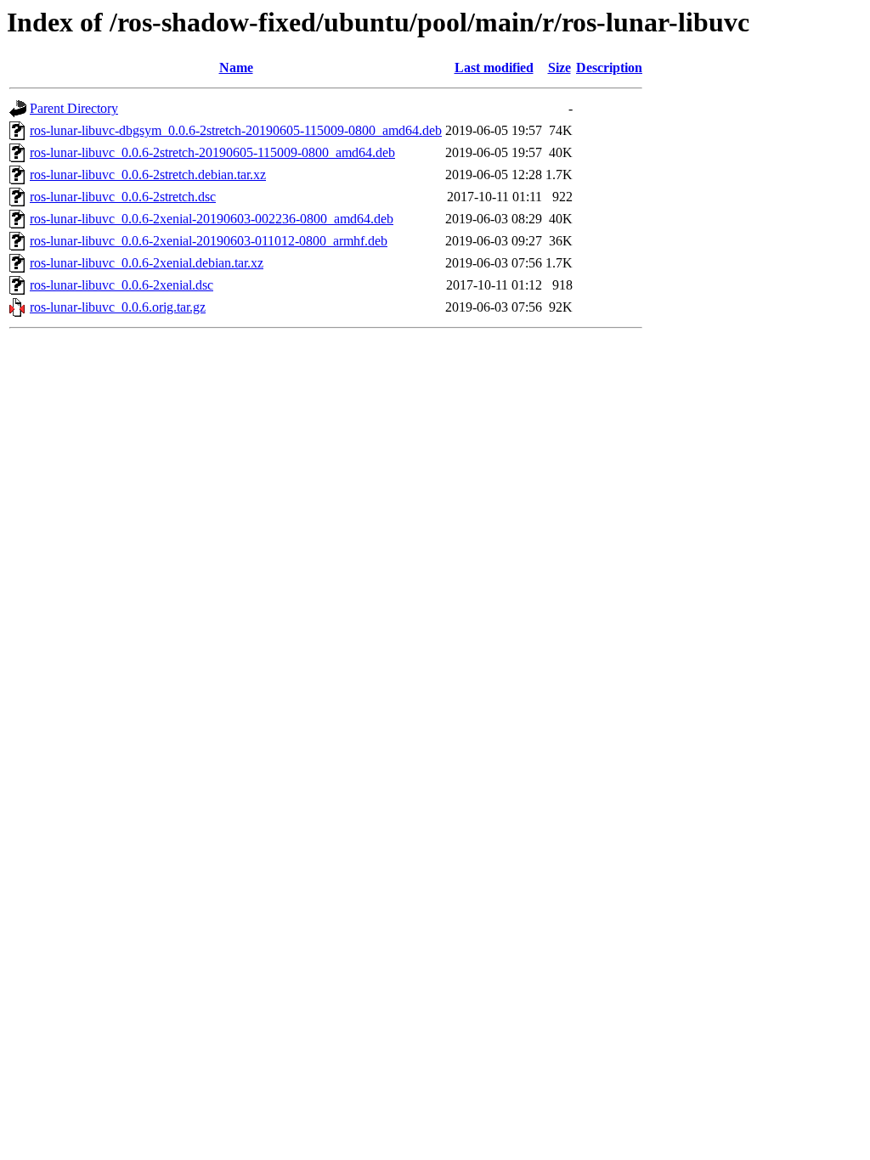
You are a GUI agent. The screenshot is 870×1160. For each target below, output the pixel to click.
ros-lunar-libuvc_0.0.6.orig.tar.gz (118, 307)
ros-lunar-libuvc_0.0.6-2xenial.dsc (121, 285)
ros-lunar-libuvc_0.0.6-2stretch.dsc (123, 196)
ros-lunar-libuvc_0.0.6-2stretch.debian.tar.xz (148, 174)
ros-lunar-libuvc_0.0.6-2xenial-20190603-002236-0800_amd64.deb (211, 218)
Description (609, 67)
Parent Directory (74, 108)
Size (559, 67)
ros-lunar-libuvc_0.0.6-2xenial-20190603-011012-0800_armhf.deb (208, 241)
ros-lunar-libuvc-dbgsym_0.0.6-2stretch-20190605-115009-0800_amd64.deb (236, 130)
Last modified (494, 67)
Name (236, 67)
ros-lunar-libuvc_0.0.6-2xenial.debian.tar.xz (146, 263)
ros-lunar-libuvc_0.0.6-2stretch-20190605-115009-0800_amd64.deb (212, 152)
